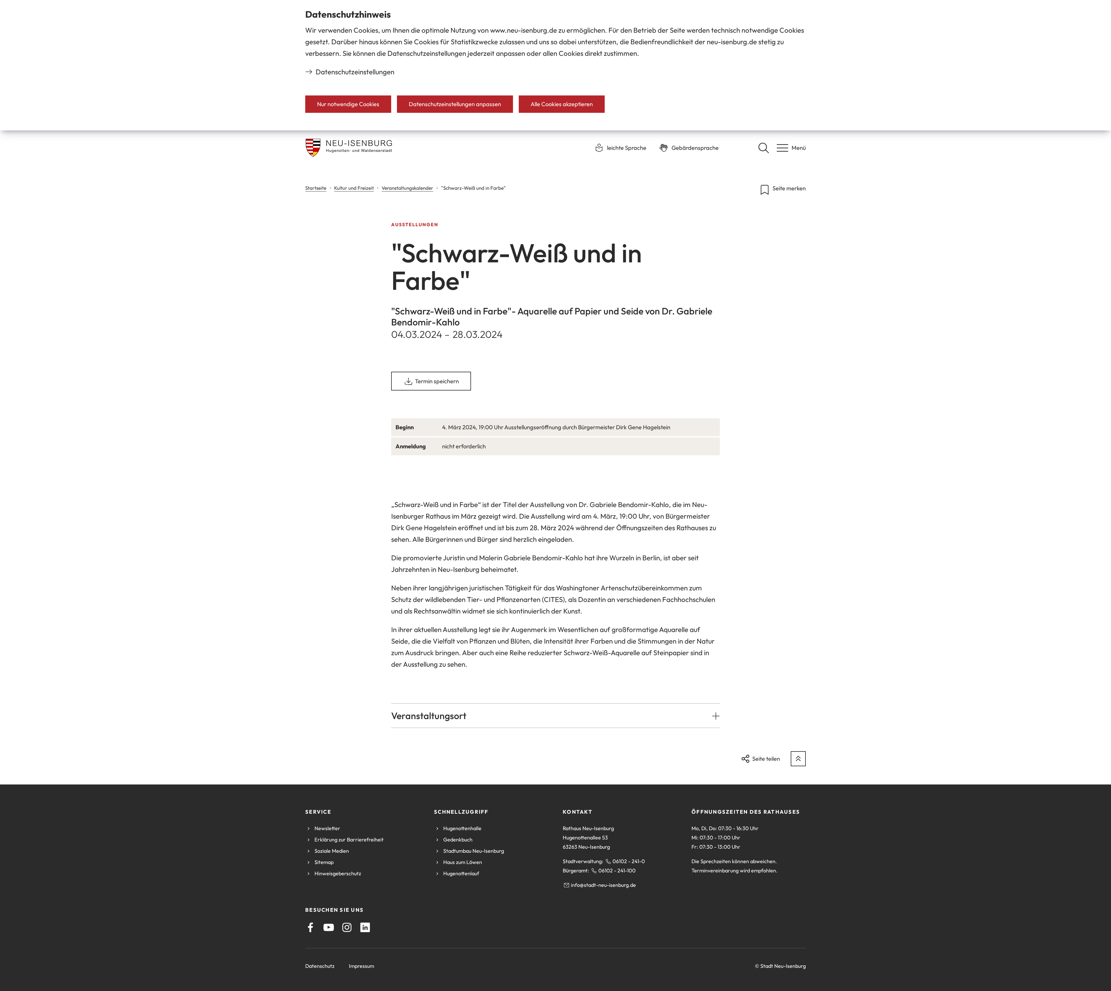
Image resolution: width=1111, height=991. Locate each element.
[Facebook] (310, 927)
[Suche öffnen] (763, 148)
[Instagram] (347, 927)
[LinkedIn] (365, 927)
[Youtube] (328, 927)
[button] (555, 715)
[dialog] (555, 65)
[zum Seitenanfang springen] (798, 758)
